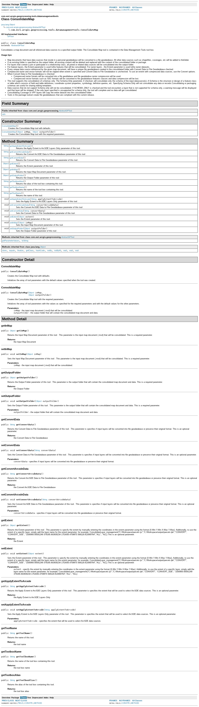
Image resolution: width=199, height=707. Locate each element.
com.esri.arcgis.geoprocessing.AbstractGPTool (25, 27)
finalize (20, 250)
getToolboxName (17, 187)
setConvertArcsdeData (19, 205)
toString (25, 241)
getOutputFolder (16, 175)
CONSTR (28, 10)
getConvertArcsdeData (19, 152)
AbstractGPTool (17, 45)
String (6, 146)
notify (49, 250)
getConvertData (16, 158)
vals (3, 114)
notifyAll (57, 250)
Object (20, 132)
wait (65, 250)
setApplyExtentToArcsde (20, 199)
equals (12, 250)
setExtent (14, 217)
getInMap (14, 170)
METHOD (38, 10)
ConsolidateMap (9, 126)
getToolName (15, 193)
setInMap (14, 223)
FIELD (20, 10)
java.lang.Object (8, 25)
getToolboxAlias (16, 181)
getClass (29, 250)
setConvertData (16, 211)
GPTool (10, 36)
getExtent (14, 164)
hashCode (40, 250)
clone (4, 250)
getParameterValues (10, 241)
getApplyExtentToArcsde (20, 146)
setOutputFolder (16, 229)
